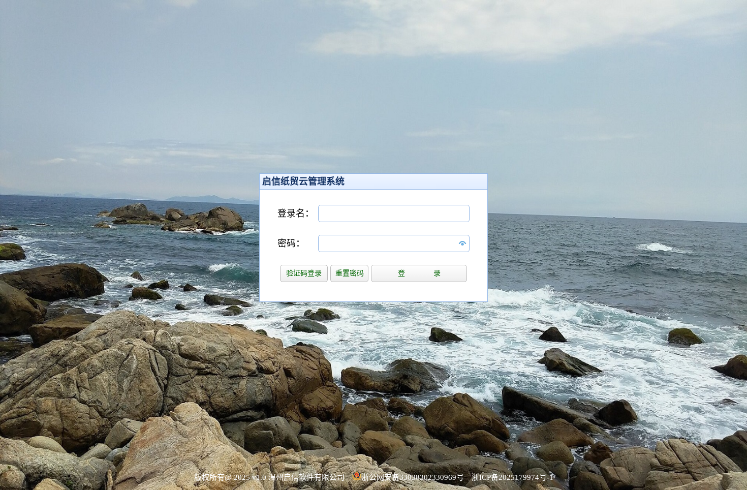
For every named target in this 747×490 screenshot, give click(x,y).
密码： (291, 243)
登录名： (295, 213)
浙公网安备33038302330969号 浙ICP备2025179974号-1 (457, 477)
